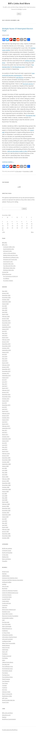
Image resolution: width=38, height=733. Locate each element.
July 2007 (4, 519)
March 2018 (5, 363)
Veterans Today (6, 692)
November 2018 (6, 346)
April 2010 (4, 449)
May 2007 (4, 523)
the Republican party (18, 67)
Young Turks (5, 702)
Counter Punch (6, 599)
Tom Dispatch (5, 681)
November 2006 (6, 536)
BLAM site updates (7, 548)
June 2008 (4, 495)
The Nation (5, 673)
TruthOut (4, 687)
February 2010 (6, 453)
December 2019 (6, 320)
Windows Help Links (8, 270)
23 (2, 228)
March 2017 (5, 388)
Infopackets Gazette (7, 635)
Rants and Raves (6, 559)
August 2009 (5, 466)
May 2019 (4, 333)
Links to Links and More (9, 253)
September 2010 (6, 439)
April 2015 (4, 409)
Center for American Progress (9, 590)
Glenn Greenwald (6, 626)
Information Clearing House (9, 637)
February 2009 (6, 479)
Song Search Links (8, 261)
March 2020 (5, 314)
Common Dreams (6, 595)
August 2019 (5, 329)
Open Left (4, 652)
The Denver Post (30, 115)
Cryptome (4, 605)
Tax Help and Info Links (9, 266)
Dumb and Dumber (7, 552)
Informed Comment (7, 639)
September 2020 (6, 301)
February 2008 (6, 504)
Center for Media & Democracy (10, 592)
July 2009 (4, 468)
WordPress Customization (9, 719)
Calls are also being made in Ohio (17, 151)
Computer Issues (6, 550)
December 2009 (6, 457)
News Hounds (6, 647)
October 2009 (5, 462)
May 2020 (4, 310)
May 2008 (4, 498)
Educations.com (6, 715)
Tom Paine (5, 683)
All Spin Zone (5, 571)
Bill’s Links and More (7, 713)
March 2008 (5, 502)
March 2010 (5, 451)
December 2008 (6, 483)
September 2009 (6, 464)
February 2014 (6, 426)
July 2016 (4, 403)
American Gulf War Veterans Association (12, 580)
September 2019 (6, 327)
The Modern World (7, 670)
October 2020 (5, 299)
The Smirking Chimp (7, 677)
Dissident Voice (6, 611)
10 (7, 223)
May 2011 (4, 430)
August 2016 (5, 401)
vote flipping (19, 77)
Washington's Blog (7, 696)
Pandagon (5, 654)
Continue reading (8, 162)
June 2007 (4, 521)
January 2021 (5, 293)
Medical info (5, 557)
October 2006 (5, 538)
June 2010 (4, 445)
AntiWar (4, 584)
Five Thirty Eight (6, 624)
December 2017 (6, 369)
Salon (3, 660)
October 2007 (5, 512)
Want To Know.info (7, 694)
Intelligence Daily (6, 641)
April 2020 (4, 312)
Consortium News (7, 597)
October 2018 (5, 348)
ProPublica (5, 658)
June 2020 (4, 308)
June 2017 (4, 382)
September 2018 (6, 350)
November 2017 (6, 371)
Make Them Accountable (8, 643)
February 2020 (6, 316)
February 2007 (6, 529)
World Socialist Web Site (8, 700)
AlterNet (4, 573)
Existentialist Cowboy (7, 618)
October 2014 (5, 417)
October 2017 (5, 373)
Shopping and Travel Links (10, 259)
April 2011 (4, 432)
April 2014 (4, 422)
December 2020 (6, 295)
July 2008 (4, 493)
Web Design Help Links (9, 268)
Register (4, 717)
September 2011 (6, 428)
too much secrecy (28, 84)
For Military (6, 278)
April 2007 (4, 525)
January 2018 (5, 367)
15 (31, 223)
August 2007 (5, 517)
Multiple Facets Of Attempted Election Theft (17, 29)
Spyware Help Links (8, 263)
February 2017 (6, 390)
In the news (18, 171)
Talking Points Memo (7, 662)
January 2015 (5, 415)
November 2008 (6, 485)
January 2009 (5, 481)
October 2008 (5, 487)
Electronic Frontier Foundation (10, 616)
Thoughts (4, 561)
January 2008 (5, 506)
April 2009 (4, 474)
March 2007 (5, 527)
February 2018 (6, 365)
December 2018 (6, 344)
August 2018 (5, 352)
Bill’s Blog (4, 242)
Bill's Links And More (19, 3)
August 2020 (5, 304)
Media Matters (6, 645)
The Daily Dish (5, 664)
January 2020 (5, 318)
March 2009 (5, 476)
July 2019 (4, 331)
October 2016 (5, 398)
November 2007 (6, 510)
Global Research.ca (7, 628)
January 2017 (5, 392)
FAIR (3, 620)
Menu (19, 13)
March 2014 (5, 424)
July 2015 (4, 407)
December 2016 (6, 394)
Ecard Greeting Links (8, 249)
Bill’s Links (4, 245)
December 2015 (6, 405)
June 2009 (4, 470)
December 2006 (6, 533)
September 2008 (6, 489)
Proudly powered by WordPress (9, 730)
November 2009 (6, 460)
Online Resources (6, 274)
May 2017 (4, 384)
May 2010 (4, 447)
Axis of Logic (5, 586)
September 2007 (6, 514)
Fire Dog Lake (5, 622)
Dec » (32, 232)
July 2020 (4, 306)
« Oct (3, 232)
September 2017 (6, 375)
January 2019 (5, 342)
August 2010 (5, 441)
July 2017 (4, 379)
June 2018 (4, 356)
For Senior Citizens (8, 280)
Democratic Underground (9, 609)
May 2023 (4, 291)
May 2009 (4, 472)
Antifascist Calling (6, 582)
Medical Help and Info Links (10, 255)
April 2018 (4, 360)
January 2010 (5, 455)
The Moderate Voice (7, 668)
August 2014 (5, 420)
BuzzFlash (4, 588)
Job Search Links (7, 251)
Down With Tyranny (7, 614)
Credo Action (5, 601)
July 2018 (4, 354)
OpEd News (5, 649)
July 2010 (4, 443)
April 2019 (4, 335)
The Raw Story (6, 675)
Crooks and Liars (6, 603)
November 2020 (6, 297)
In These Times (6, 633)
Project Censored (6, 656)
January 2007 (5, 531)
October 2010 (5, 436)
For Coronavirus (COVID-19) (10, 276)
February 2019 (6, 339)
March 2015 (5, 411)
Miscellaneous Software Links (11, 257)
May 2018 (4, 358)
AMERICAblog (5, 576)
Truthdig (4, 685)
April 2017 (4, 386)
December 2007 (6, 508)
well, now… (5, 698)
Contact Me (5, 272)
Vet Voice (4, 689)
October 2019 (5, 325)
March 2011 (5, 434)
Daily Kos (4, 607)
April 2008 (4, 500)
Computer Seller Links (9, 247)
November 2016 (6, 396)
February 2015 (6, 413)
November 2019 (6, 323)
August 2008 (5, 491)
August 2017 (5, 377)
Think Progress (6, 679)
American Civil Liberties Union (10, 578)
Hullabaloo (5, 630)
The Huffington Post (7, 666)
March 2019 (5, 337)
